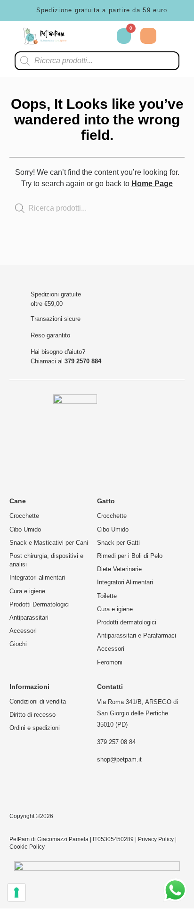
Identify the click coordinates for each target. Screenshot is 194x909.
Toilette (107, 595)
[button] (173, 36)
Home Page (152, 184)
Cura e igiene (27, 591)
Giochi (18, 643)
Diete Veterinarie (119, 569)
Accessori (23, 630)
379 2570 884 (83, 361)
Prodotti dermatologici (126, 622)
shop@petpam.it (119, 759)
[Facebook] (53, 790)
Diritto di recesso (32, 714)
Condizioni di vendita (37, 701)
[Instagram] (21, 790)
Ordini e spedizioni (34, 727)
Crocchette (24, 515)
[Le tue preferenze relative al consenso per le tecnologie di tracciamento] (16, 892)
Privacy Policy (156, 839)
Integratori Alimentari (125, 582)
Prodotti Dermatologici (39, 604)
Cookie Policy (27, 846)
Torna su (158, 262)
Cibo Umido (25, 529)
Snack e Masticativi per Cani (48, 542)
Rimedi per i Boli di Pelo (129, 555)
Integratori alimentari (37, 577)
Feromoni (109, 662)
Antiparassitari (28, 617)
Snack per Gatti (118, 542)
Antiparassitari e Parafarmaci (136, 635)
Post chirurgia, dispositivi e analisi (46, 560)
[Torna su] (158, 255)
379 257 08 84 (116, 741)
